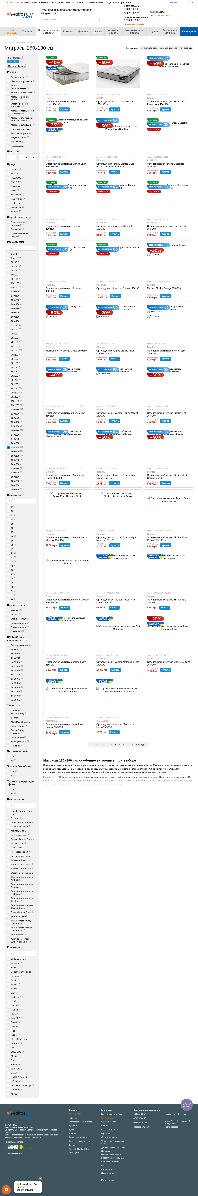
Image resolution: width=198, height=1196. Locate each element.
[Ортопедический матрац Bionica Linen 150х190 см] (68, 135)
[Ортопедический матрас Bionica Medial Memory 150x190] (68, 509)
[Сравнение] (178, 15)
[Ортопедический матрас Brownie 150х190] (68, 260)
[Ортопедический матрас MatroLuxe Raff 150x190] (118, 633)
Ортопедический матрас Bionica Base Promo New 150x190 (167, 103)
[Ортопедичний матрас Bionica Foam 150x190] (169, 322)
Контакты (44, 2)
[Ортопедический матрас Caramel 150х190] (118, 198)
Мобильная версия (16, 1153)
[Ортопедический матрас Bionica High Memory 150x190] (118, 509)
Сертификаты (107, 1169)
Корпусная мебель (113, 31)
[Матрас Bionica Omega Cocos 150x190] (68, 322)
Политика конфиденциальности (111, 1152)
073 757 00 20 (131, 13)
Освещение (74, 1152)
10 (85, 593)
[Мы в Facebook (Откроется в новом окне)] (150, 2)
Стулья (153, 31)
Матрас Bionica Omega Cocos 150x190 (66, 350)
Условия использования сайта (88, 2)
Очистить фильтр (16, 66)
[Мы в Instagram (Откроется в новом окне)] (154, 2)
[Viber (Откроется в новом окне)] (161, 2)
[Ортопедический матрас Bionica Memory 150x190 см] (68, 571)
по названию (186, 48)
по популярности (149, 48)
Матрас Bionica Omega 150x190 (164, 288)
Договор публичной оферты (114, 1147)
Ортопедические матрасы (48, 31)
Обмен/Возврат (29, 2)
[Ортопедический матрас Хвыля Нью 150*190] (169, 571)
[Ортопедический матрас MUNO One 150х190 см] (118, 73)
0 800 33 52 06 (132, 20)
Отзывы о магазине (110, 1162)
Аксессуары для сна (170, 31)
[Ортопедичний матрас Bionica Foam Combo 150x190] (118, 322)
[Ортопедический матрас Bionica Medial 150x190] (118, 384)
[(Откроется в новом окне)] (26, 1147)
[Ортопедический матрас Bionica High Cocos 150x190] (68, 447)
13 (186, 530)
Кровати (68, 31)
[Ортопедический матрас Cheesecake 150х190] (169, 198)
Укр (171, 2)
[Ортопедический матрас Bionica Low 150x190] (68, 384)
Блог (103, 1165)
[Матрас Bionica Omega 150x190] (169, 260)
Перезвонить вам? (134, 24)
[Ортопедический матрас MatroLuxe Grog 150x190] (169, 633)
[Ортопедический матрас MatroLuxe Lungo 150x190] (118, 696)
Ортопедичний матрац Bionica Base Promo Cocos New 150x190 (115, 165)
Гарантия (105, 1133)
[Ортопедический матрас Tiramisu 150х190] (68, 198)
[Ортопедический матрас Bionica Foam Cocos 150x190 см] (169, 509)
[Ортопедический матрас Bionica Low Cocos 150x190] (118, 447)
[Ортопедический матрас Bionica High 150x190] (169, 384)
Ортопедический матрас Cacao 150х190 (117, 288)
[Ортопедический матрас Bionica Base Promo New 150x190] (169, 73)
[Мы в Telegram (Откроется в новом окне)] (157, 2)
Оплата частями (109, 1137)
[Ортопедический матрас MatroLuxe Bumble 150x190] (68, 696)
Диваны (83, 31)
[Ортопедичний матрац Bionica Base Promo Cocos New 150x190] (118, 135)
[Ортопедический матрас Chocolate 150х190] (169, 135)
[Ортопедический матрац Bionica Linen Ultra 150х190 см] (68, 73)
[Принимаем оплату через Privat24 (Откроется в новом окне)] (6, 1147)
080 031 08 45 (131, 9)
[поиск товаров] (97, 19)
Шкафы (97, 31)
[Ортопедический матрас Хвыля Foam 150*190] (68, 633)
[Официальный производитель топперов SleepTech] (20, 1114)
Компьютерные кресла (134, 31)
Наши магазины (108, 1173)
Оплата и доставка (60, 2)
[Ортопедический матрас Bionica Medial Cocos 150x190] (169, 447)
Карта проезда (171, 1127)
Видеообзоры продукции (118, 2)
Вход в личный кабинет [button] (112, 1114)
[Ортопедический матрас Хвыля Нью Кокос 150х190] (118, 571)
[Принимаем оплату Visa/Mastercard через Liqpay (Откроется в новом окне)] (13, 1147)
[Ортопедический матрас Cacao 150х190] (118, 260)
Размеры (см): (15, 58)
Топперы (27, 31)
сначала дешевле (168, 48)
